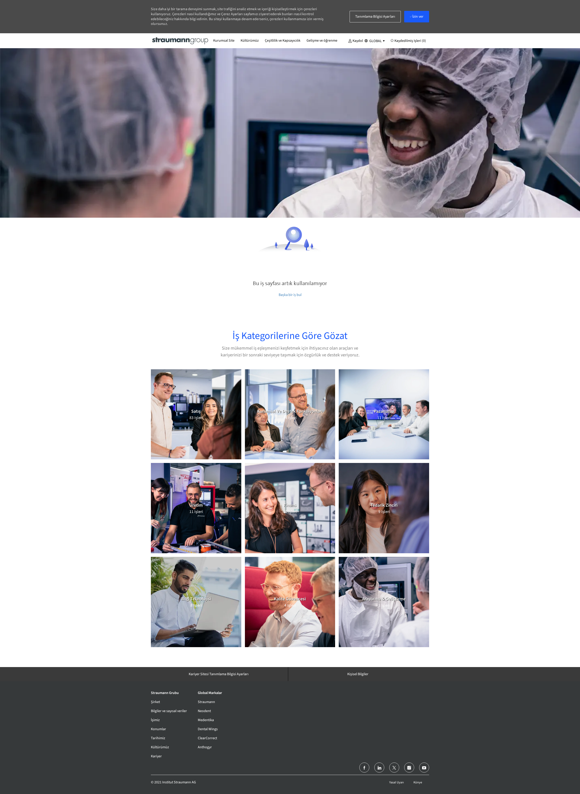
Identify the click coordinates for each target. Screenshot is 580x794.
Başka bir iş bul (290, 294)
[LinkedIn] (379, 768)
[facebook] (364, 768)
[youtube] (424, 768)
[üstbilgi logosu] (180, 40)
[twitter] (394, 768)
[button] (355, 40)
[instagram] (409, 768)
